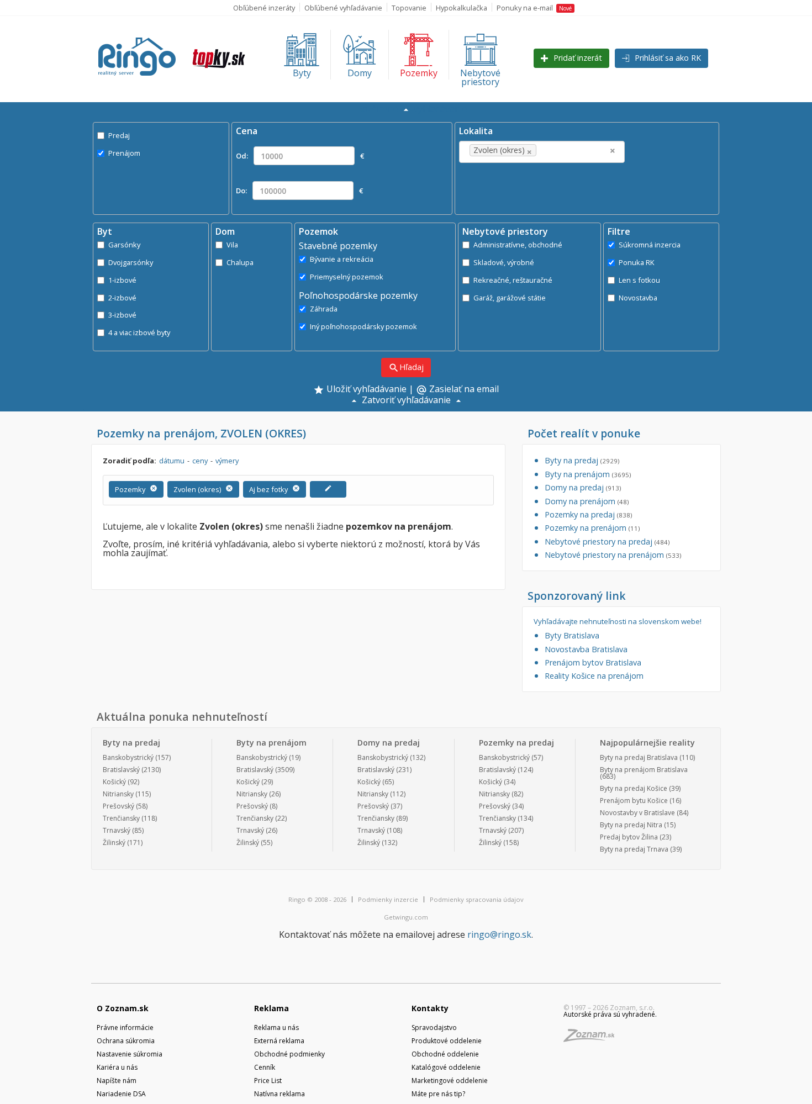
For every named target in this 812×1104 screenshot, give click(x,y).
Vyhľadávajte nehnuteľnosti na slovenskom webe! (618, 621)
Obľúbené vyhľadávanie (343, 8)
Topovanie (409, 8)
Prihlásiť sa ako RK (666, 57)
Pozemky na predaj (588, 514)
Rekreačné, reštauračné (512, 280)
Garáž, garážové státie (509, 298)
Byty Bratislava (572, 635)
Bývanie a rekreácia (341, 259)
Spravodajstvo (434, 1027)
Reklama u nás (276, 1027)
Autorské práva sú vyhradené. (610, 1014)
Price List (268, 1080)
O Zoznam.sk (123, 1008)
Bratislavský (121, 769)
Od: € (300, 156)
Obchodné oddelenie (445, 1054)
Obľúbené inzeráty (264, 8)
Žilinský (114, 842)
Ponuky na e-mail (534, 8)
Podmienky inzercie (388, 899)
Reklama (271, 1008)
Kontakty (430, 1008)
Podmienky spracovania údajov (477, 899)
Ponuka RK (636, 262)
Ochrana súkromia (126, 1040)
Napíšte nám (116, 1080)
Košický (114, 781)
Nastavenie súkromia (129, 1054)
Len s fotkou (639, 280)
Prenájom (124, 153)
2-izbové (122, 298)
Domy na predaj (583, 487)
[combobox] (542, 152)
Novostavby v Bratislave (637, 812)
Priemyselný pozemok (346, 277)
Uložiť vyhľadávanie (365, 389)
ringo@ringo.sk (499, 934)
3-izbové (122, 315)
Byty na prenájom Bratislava (644, 769)
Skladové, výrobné (503, 262)
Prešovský (118, 806)
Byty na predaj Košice (633, 788)
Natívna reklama (279, 1093)
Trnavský (116, 830)
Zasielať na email (457, 389)
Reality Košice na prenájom (594, 675)
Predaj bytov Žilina (629, 837)
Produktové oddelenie (447, 1040)
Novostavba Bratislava (586, 649)
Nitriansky (118, 794)
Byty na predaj (582, 460)
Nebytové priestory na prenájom (613, 555)
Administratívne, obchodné (517, 245)
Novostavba (638, 298)
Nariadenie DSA (121, 1093)
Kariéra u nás (117, 1067)
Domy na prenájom (587, 501)
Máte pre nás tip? (438, 1093)
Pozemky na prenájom (592, 527)
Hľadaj (406, 367)
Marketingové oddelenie (450, 1080)
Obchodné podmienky (289, 1054)
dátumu (171, 461)
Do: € (299, 191)
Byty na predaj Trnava (634, 849)
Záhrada (324, 309)
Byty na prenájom (588, 474)
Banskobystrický (128, 757)
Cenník (264, 1067)
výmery (227, 461)
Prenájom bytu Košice (634, 800)
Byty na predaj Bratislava (639, 757)
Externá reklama (279, 1040)
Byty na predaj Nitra (631, 825)
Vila (232, 245)
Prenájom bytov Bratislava (593, 662)
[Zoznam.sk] (592, 1038)
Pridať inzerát (576, 57)
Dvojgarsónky (130, 262)
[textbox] (555, 150)
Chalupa (240, 262)
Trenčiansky (121, 818)
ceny (200, 461)
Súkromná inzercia (650, 245)
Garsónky (124, 245)
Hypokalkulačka (461, 8)
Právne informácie (125, 1027)
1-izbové (122, 280)
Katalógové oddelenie (446, 1067)
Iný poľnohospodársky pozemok (363, 326)
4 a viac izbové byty (139, 332)
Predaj (119, 135)
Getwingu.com (406, 917)
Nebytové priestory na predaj (607, 541)
